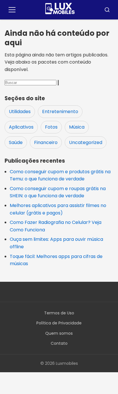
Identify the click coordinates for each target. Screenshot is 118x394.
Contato (59, 343)
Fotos (51, 127)
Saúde (16, 142)
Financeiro (46, 142)
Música (76, 127)
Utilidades (20, 111)
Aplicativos (21, 127)
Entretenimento (60, 111)
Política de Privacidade (59, 323)
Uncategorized (85, 142)
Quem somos (59, 333)
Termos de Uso (59, 313)
